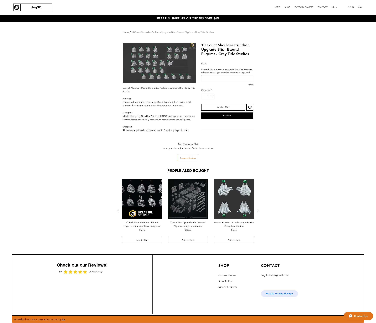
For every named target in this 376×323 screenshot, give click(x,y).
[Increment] (212, 96)
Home (126, 32)
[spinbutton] (208, 96)
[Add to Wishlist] (249, 107)
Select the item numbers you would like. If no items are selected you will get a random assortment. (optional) (226, 71)
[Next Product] (258, 211)
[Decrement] (204, 96)
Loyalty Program (227, 286)
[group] (188, 210)
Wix (63, 319)
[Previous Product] (118, 211)
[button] (287, 7)
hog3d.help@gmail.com (275, 275)
